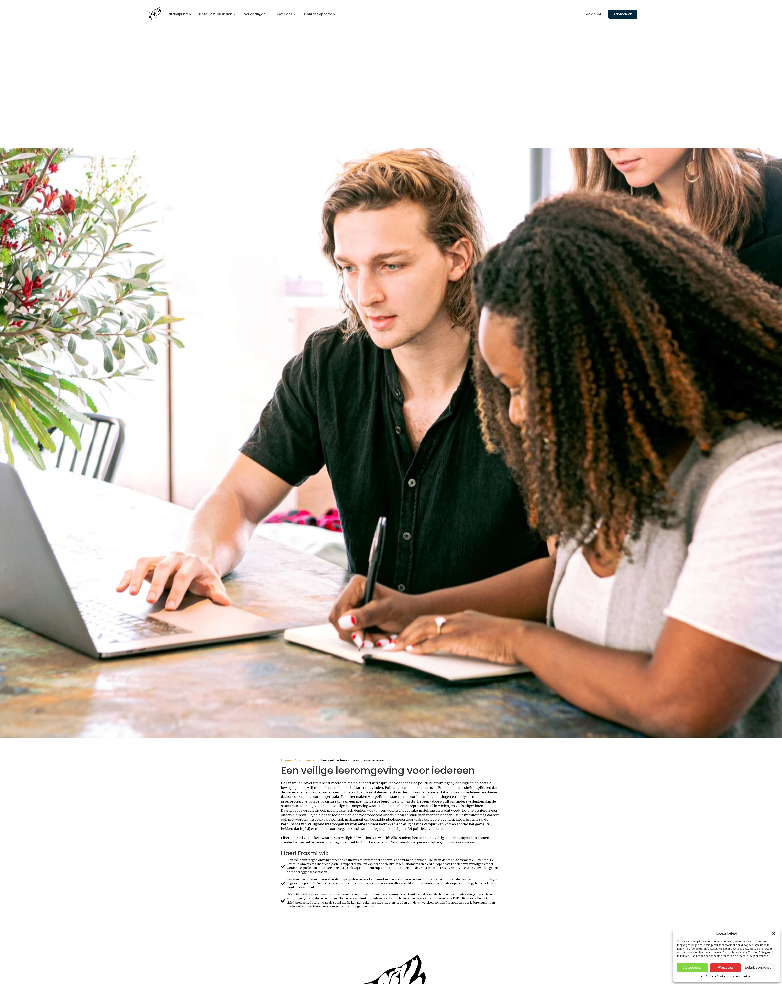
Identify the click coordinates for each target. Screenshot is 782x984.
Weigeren (725, 967)
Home (286, 760)
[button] (774, 933)
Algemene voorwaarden (735, 977)
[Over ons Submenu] (296, 14)
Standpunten (180, 14)
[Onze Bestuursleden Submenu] (236, 14)
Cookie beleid (709, 977)
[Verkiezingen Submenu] (269, 14)
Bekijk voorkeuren (759, 967)
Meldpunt (593, 14)
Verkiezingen (254, 14)
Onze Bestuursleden (215, 14)
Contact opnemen (319, 14)
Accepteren (692, 967)
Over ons (284, 14)
